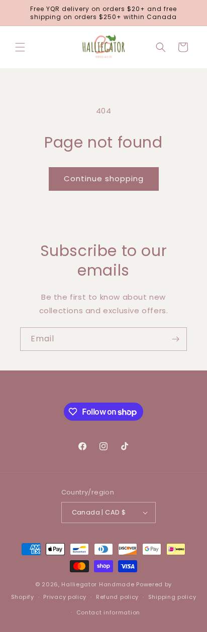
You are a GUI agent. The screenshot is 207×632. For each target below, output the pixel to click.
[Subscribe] (175, 339)
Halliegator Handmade (97, 584)
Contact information (108, 612)
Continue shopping (104, 178)
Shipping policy (172, 597)
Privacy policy (64, 597)
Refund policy (117, 597)
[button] (20, 47)
